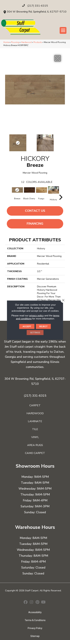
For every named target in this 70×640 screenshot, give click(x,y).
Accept (27, 326)
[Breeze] (17, 190)
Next (63, 141)
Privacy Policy (35, 628)
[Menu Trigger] (63, 30)
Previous (6, 141)
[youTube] (43, 602)
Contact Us (35, 211)
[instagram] (31, 602)
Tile (35, 429)
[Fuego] (41, 190)
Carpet (35, 405)
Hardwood (26, 42)
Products (37, 42)
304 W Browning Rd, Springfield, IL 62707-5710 (36, 12)
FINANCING (35, 224)
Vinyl (35, 437)
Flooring (15, 42)
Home (6, 42)
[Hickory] (53, 190)
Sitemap (35, 636)
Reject (43, 326)
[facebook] (25, 602)
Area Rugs (35, 445)
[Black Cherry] (29, 190)
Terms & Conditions (35, 620)
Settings (35, 332)
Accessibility (35, 612)
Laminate (35, 421)
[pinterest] (37, 602)
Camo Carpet (35, 453)
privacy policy (36, 315)
